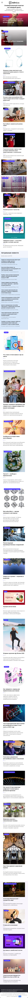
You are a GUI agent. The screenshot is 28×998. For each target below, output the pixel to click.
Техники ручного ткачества (11, 209)
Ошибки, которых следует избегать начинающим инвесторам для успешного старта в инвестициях (10, 323)
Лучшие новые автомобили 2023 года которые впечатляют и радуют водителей (14, 98)
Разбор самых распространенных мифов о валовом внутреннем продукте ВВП (10, 276)
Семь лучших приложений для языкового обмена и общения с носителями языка (9, 291)
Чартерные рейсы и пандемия (13, 41)
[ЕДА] (14, 604)
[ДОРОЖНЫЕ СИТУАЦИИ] (14, 784)
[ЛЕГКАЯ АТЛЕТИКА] (14, 433)
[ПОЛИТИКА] (14, 972)
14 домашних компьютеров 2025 (14, 187)
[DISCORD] (14, 686)
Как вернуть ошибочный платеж (12, 950)
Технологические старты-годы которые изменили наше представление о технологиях (12, 150)
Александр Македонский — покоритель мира (11, 899)
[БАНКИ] (14, 947)
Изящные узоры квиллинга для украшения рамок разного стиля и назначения (13, 72)
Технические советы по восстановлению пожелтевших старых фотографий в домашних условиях (14, 168)
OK (20, 996)
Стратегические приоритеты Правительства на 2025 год (11, 976)
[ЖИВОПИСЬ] (14, 816)
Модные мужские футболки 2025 (13, 653)
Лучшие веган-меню (9, 606)
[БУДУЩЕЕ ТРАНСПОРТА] (14, 754)
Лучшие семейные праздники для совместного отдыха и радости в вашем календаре (14, 406)
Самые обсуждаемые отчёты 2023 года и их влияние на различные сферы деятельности (10, 299)
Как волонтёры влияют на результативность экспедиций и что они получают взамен (11, 269)
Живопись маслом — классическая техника (10, 819)
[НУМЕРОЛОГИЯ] (14, 471)
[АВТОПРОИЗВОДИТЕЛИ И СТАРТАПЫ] (14, 508)
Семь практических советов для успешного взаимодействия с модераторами (9, 314)
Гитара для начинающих (10, 925)
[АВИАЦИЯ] (14, 720)
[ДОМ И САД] (14, 540)
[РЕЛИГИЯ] (14, 863)
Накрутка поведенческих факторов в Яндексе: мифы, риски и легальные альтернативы (10, 261)
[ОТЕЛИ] (14, 352)
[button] (12, 25)
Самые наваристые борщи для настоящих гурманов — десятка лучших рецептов (9, 284)
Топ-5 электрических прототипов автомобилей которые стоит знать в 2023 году (13, 725)
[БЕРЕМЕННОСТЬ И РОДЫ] (14, 401)
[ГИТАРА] (14, 922)
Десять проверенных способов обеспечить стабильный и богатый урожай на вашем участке (10, 307)
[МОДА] (14, 650)
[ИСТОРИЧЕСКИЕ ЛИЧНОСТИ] (14, 896)
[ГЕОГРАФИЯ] (14, 573)
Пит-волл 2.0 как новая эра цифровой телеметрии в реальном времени (11, 788)
